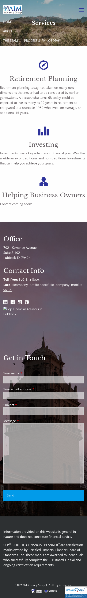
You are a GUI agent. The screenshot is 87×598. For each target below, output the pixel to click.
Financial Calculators (22, 97)
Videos (52, 97)
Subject (24, 405)
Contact (10, 116)
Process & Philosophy (42, 40)
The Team (10, 40)
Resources (11, 78)
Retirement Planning (20, 59)
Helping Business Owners (24, 69)
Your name (26, 373)
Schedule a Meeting (19, 106)
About (8, 31)
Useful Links (45, 88)
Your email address (33, 389)
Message (25, 421)
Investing (52, 59)
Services (9, 50)
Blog (7, 88)
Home (7, 22)
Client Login (13, 125)
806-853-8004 (29, 279)
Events (23, 88)
